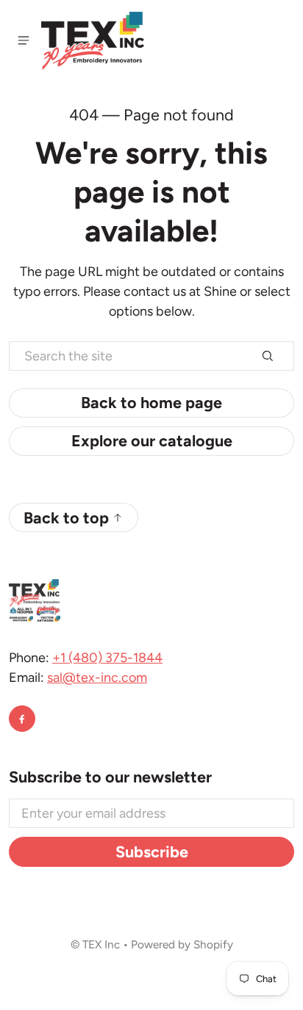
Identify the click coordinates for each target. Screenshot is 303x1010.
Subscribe (151, 851)
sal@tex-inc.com (97, 677)
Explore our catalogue (151, 440)
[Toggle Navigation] (23, 40)
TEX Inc (101, 944)
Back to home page (151, 402)
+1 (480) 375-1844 (107, 658)
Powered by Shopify (182, 944)
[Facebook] (22, 718)
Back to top (66, 517)
